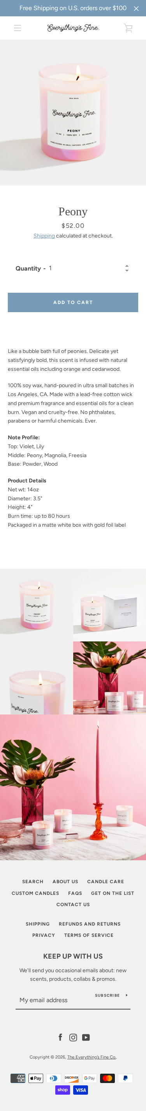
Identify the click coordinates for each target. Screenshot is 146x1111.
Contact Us (73, 904)
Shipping (44, 235)
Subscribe (107, 995)
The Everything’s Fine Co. (91, 1057)
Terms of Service (89, 935)
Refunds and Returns (90, 924)
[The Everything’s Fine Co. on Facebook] (60, 1037)
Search (33, 881)
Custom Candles (35, 893)
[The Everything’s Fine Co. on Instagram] (73, 1037)
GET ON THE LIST (112, 893)
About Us (65, 881)
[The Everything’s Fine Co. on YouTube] (86, 1037)
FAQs (75, 893)
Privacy (43, 935)
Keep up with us (73, 956)
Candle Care (105, 881)
